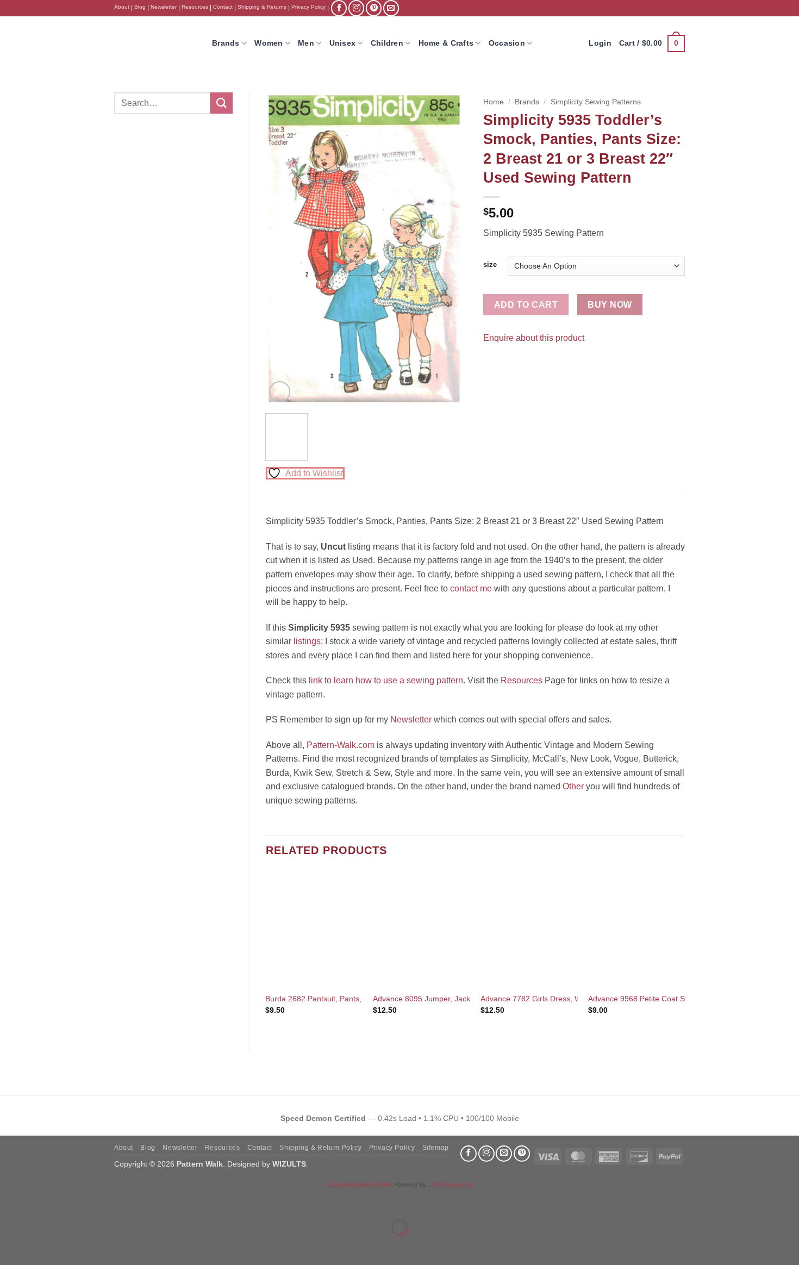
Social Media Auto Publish (359, 1184)
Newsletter (164, 7)
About (121, 7)
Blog (140, 7)
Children (387, 43)
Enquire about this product (533, 337)
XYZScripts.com (452, 1184)
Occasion (507, 43)
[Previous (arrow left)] (10, 1246)
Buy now (610, 304)
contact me (471, 588)
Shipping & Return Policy (320, 1147)
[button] (652, 43)
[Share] (74, 1200)
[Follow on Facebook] (339, 8)
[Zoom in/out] (10, 1200)
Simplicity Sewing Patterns (596, 102)
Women (268, 43)
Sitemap (435, 1147)
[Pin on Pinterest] (513, 364)
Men (306, 43)
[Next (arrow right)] (42, 1246)
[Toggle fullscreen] (42, 1200)
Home (493, 102)
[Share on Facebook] (493, 364)
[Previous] (283, 248)
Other (573, 786)
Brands (226, 43)
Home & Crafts (446, 43)
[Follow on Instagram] (356, 8)
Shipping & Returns (262, 7)
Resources (195, 7)
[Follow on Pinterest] (374, 8)
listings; (308, 641)
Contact (223, 7)
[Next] (449, 248)
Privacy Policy (308, 7)
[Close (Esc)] (106, 1200)
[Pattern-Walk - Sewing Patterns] (155, 43)
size (490, 265)
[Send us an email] (391, 8)
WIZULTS (289, 1164)
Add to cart (526, 304)
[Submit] (221, 103)
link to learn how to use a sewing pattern (386, 680)
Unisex (342, 43)
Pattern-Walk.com (340, 745)
